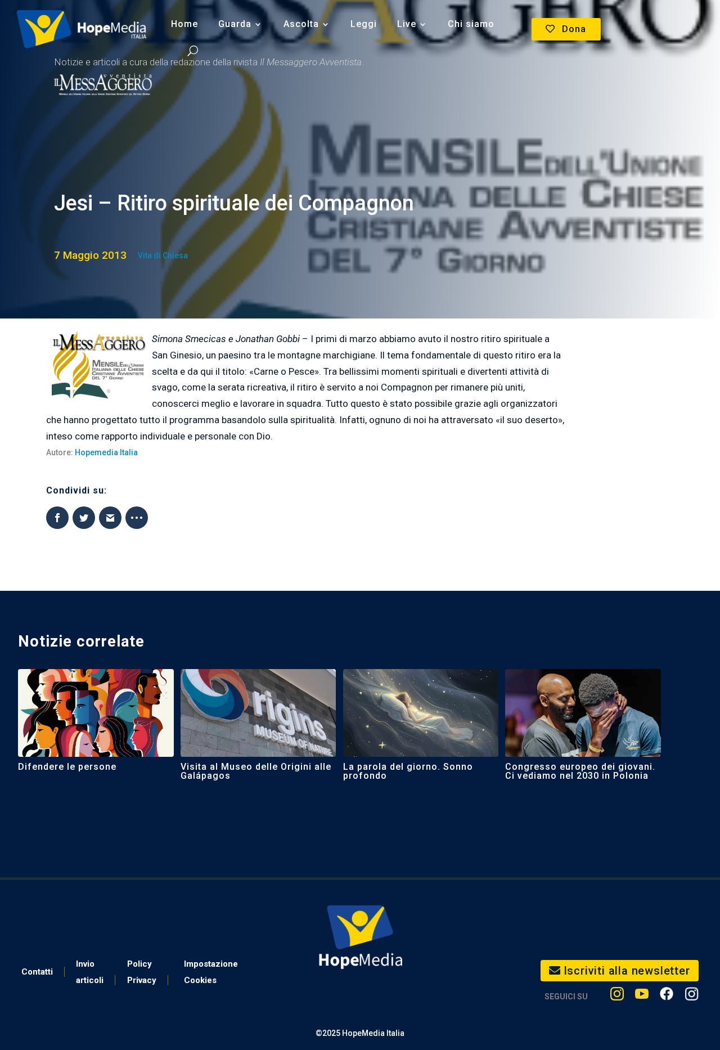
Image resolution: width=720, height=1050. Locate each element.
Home (184, 24)
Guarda (234, 24)
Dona (574, 29)
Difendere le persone (67, 766)
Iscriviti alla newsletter (627, 970)
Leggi (363, 24)
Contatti (37, 972)
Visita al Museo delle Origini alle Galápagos (256, 771)
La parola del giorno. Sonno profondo (408, 771)
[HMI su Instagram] (617, 996)
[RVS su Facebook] (666, 996)
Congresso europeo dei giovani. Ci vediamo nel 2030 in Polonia (580, 771)
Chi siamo (471, 24)
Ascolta (301, 24)
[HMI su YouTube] (642, 996)
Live (406, 24)
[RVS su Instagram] (692, 996)
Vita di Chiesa (163, 255)
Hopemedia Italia (106, 452)
